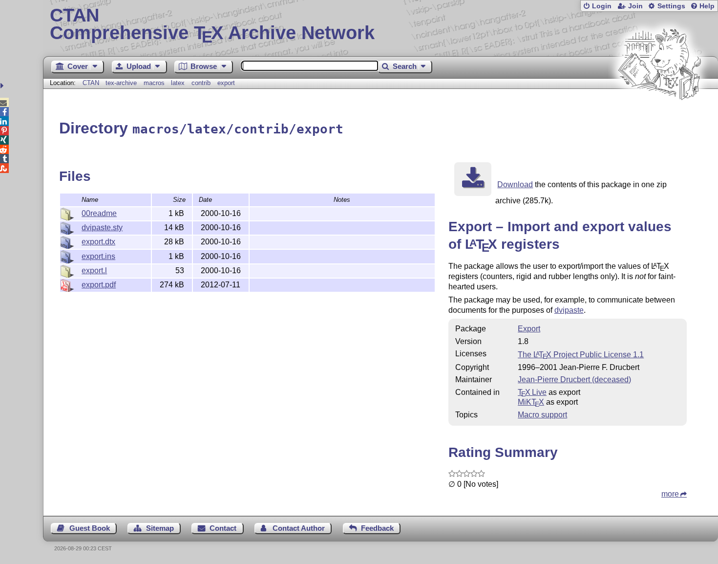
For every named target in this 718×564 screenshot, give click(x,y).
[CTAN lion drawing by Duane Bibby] (659, 118)
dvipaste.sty (102, 227)
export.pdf (99, 285)
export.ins (98, 256)
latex (178, 83)
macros (154, 83)
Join (635, 6)
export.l (94, 270)
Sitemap (160, 528)
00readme (99, 213)
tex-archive (121, 83)
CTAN (91, 83)
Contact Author (299, 528)
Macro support (542, 415)
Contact (223, 528)
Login (602, 6)
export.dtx (98, 242)
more (670, 494)
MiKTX (531, 402)
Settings (671, 6)
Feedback (377, 528)
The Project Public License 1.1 (581, 354)
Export (529, 329)
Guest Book (89, 528)
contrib (201, 83)
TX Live (532, 392)
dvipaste (569, 310)
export (226, 83)
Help (707, 6)
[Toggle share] (3, 85)
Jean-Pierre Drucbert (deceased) (574, 379)
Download (515, 184)
